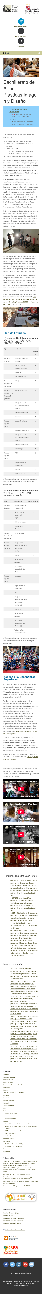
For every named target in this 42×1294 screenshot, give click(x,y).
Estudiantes (6, 1087)
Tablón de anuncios (8, 1105)
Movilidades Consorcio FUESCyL (14, 1144)
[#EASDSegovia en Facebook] (6, 1264)
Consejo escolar (8, 1080)
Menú (7, 53)
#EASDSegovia (15, 1274)
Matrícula (6, 1095)
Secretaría (6, 1103)
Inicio (4, 1108)
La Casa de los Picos (11, 1113)
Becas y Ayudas (8, 1215)
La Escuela (6, 1111)
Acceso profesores (20, 36)
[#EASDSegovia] (21, 9)
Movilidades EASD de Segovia (13, 1146)
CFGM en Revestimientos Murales (14, 1131)
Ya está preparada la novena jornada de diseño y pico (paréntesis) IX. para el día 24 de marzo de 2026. (18, 1178)
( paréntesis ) (7, 1151)
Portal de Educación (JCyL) (11, 1213)
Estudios (5, 1121)
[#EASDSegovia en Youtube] (25, 1264)
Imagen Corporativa (10, 1118)
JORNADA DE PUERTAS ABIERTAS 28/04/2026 (17, 1174)
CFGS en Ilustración (10, 1136)
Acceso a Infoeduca (17, 955)
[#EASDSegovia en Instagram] (18, 1264)
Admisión (6, 1074)
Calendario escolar (8, 1138)
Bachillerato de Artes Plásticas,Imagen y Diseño (18, 1124)
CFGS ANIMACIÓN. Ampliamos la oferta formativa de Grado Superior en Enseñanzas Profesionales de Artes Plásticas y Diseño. (20, 1170)
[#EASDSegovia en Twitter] (12, 1264)
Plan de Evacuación (9, 1100)
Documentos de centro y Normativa (13, 1085)
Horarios (5, 1090)
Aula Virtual (20, 46)
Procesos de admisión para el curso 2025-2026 (16, 1186)
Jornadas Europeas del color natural (13, 1093)
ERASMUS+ (7, 1141)
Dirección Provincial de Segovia (12, 1223)
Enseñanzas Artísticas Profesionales (13, 1218)
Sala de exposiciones (11, 1116)
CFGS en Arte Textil (10, 1133)
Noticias (5, 1149)
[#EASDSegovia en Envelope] (31, 1264)
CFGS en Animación (9, 1077)
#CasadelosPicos (26, 1274)
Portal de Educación (20, 26)
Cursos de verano (8, 1082)
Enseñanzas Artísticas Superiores (13, 1221)
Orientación (6, 1098)
